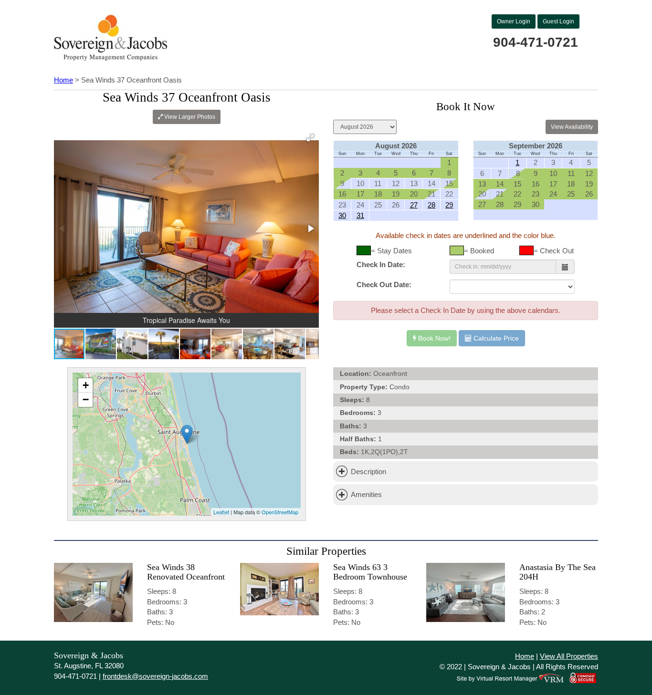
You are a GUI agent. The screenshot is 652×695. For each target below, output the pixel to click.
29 (449, 205)
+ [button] (86, 385)
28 (431, 205)
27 (414, 205)
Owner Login (513, 21)
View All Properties (569, 656)
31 (360, 215)
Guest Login (558, 21)
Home (63, 80)
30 (342, 215)
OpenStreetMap (280, 512)
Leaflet (221, 512)
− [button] (86, 399)
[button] (310, 137)
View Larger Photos (189, 117)
